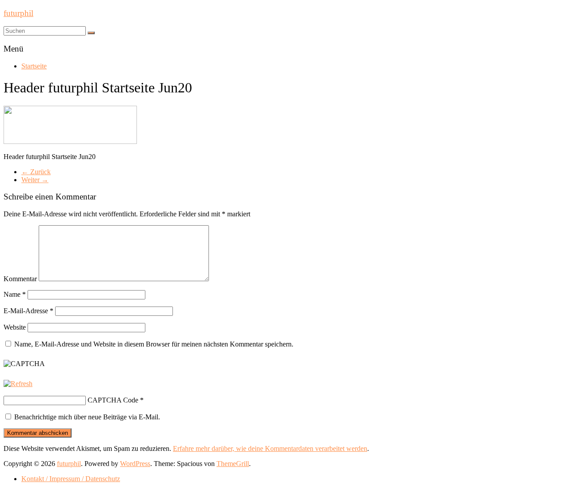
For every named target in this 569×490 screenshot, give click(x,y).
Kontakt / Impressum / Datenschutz (70, 478)
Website (15, 327)
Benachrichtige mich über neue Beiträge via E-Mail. (87, 417)
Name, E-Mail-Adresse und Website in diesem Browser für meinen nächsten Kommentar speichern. (153, 344)
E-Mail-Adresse (28, 311)
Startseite (34, 66)
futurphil (18, 13)
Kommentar (20, 279)
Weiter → (34, 179)
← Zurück (36, 171)
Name (15, 294)
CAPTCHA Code (113, 400)
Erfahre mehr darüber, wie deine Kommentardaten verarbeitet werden (270, 448)
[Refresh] (18, 383)
